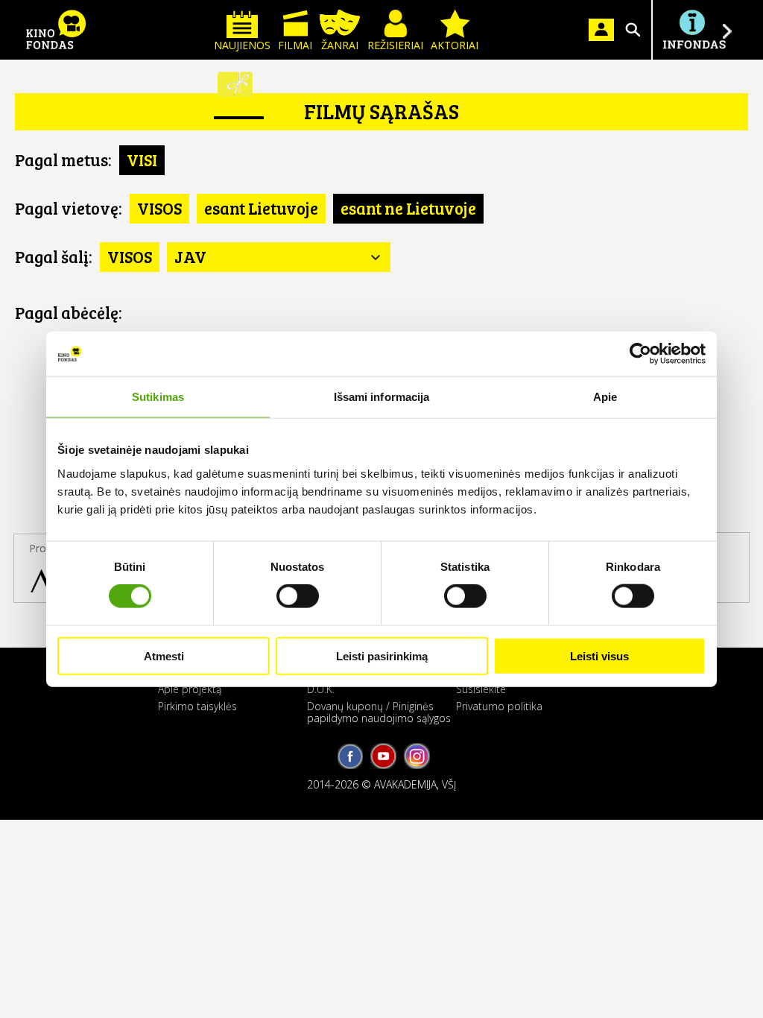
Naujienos (242, 45)
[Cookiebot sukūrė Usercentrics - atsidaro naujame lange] (640, 354)
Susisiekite (481, 689)
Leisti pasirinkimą (382, 655)
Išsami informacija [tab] (382, 397)
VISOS (159, 208)
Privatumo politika (499, 706)
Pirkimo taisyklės (197, 706)
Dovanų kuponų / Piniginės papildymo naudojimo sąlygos (379, 711)
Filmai (295, 45)
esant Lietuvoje (261, 208)
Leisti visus (599, 655)
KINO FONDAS (56, 30)
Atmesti (164, 655)
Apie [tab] (605, 397)
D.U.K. (321, 689)
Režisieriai (395, 45)
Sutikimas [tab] (158, 397)
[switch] (297, 596)
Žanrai (339, 45)
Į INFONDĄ (694, 30)
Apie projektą (189, 689)
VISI (142, 159)
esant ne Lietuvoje (408, 208)
